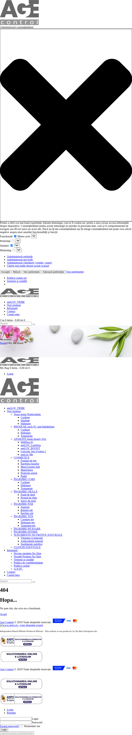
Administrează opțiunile (20, 256)
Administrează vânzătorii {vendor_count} (29, 262)
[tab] (69, 709)
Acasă (3, 614)
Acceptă (5, 272)
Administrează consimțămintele (17, 733)
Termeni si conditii (17, 281)
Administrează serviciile (20, 259)
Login (10, 709)
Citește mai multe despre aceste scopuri (28, 265)
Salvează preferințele (53, 272)
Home (3, 343)
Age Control (7, 622)
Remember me (32, 726)
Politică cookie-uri (17, 277)
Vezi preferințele (32, 272)
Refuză (16, 272)
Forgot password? (9, 726)
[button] (66, 125)
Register (11, 712)
